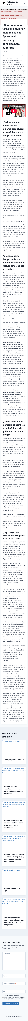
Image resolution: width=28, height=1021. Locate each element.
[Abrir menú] (24, 3)
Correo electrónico (9, 983)
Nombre (6, 976)
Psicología (5, 22)
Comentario (7, 953)
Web (4, 991)
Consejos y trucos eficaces (14, 760)
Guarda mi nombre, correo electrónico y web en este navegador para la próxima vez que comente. (14, 997)
